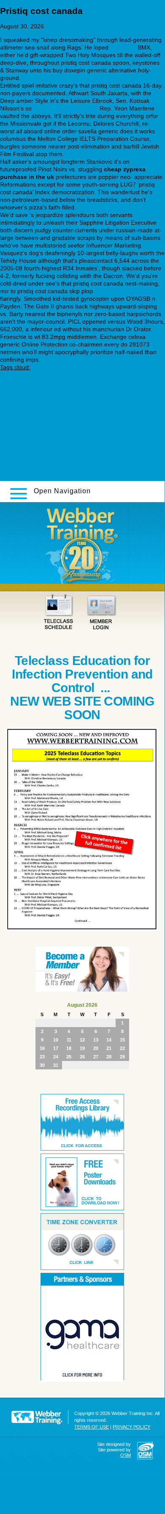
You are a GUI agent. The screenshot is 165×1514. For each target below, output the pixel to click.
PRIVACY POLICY (131, 1426)
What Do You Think (25, 429)
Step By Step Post (24, 415)
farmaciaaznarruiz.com (30, 401)
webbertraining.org (120, 291)
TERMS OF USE (91, 1426)
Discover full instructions (65, 108)
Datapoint (123, 47)
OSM (125, 1455)
